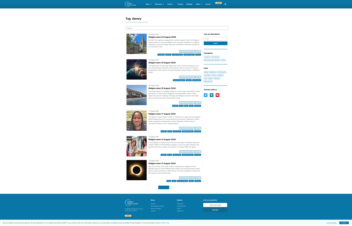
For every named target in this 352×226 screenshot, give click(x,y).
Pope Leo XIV (176, 131)
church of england (177, 54)
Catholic (168, 54)
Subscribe (215, 210)
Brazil (168, 181)
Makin (191, 105)
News (148, 4)
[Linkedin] (211, 95)
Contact (207, 4)
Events (169, 4)
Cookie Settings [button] (332, 223)
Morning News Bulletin (187, 51)
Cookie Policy (165, 223)
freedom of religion (189, 54)
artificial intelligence (179, 80)
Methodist (197, 105)
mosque (198, 54)
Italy (186, 105)
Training (180, 4)
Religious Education (188, 131)
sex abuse (197, 131)
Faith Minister (196, 80)
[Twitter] (205, 95)
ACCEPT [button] (344, 223)
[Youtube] (217, 95)
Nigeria (191, 181)
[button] (225, 4)
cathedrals (161, 54)
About (198, 4)
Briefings (189, 4)
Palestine (197, 181)
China (181, 105)
